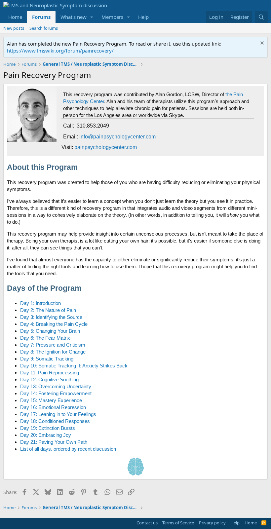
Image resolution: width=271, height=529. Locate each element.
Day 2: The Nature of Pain (48, 310)
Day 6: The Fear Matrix (45, 338)
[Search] (261, 17)
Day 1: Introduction (40, 303)
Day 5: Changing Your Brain (50, 331)
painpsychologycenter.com (105, 147)
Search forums (43, 28)
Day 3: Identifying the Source (51, 317)
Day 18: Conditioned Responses (55, 421)
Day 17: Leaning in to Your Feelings (58, 414)
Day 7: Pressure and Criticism (52, 345)
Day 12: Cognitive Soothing (49, 379)
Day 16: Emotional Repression (53, 407)
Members (112, 17)
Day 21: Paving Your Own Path (53, 442)
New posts (13, 28)
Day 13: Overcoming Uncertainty (55, 386)
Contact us (147, 523)
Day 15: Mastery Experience (51, 400)
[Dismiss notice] (261, 43)
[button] (92, 17)
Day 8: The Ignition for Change (53, 352)
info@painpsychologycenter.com (117, 136)
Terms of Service (178, 523)
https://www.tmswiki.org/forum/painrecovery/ (60, 50)
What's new (73, 17)
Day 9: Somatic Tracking (46, 358)
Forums (41, 17)
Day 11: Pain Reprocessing (49, 372)
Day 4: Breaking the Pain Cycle (54, 324)
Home (15, 17)
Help (143, 17)
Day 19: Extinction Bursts (47, 428)
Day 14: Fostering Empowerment (56, 393)
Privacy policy (212, 523)
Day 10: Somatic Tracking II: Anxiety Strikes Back (74, 365)
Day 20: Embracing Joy (45, 435)
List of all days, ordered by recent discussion (68, 449)
